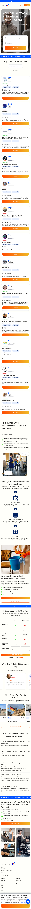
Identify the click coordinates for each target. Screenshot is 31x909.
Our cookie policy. (25, 902)
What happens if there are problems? (11, 774)
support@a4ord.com (5, 892)
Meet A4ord (18, 880)
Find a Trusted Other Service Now (15, 654)
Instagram (3, 880)
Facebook (3, 882)
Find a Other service (15, 823)
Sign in (20, 5)
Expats (2, 885)
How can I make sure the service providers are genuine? (13, 742)
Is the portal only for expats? (9, 786)
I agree (15, 906)
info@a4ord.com (4, 873)
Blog (2, 887)
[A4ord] (7, 5)
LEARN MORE (15, 597)
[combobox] (15, 66)
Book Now (15, 98)
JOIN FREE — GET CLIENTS (15, 601)
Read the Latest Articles (15, 726)
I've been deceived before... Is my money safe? (12, 763)
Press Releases (19, 883)
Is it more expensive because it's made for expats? (13, 752)
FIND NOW (15, 47)
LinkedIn (3, 883)
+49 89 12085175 (4, 875)
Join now (27, 5)
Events (17, 882)
